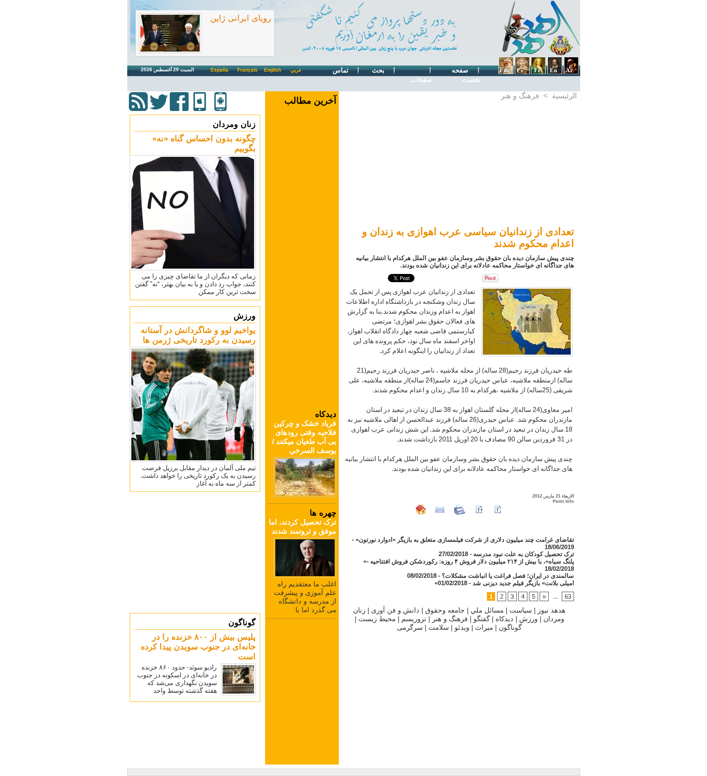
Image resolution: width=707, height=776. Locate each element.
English (272, 70)
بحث (379, 70)
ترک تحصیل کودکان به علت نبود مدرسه (523, 553)
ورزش (245, 315)
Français (247, 70)
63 (568, 596)
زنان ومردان (234, 124)
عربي (296, 70)
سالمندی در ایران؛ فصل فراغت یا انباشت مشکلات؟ (508, 575)
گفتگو (481, 619)
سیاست (520, 610)
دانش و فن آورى (395, 610)
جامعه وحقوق (445, 610)
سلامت (438, 627)
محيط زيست (377, 619)
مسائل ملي (487, 610)
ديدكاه (504, 619)
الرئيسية (564, 96)
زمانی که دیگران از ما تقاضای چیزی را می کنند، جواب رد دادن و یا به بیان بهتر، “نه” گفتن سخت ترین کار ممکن (195, 284)
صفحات (421, 79)
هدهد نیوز (551, 610)
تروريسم (413, 619)
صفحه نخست (466, 75)
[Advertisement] (196, 552)
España (219, 70)
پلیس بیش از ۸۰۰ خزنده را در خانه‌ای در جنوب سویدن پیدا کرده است (198, 646)
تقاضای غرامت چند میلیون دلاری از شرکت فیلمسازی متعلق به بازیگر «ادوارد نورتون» (465, 539)
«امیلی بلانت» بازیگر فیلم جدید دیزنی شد (504, 582)
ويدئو (462, 627)
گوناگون (242, 622)
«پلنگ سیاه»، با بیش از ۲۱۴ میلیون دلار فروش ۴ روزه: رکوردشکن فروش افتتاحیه (468, 561)
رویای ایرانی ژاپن (240, 18)
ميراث (484, 627)
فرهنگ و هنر (520, 96)
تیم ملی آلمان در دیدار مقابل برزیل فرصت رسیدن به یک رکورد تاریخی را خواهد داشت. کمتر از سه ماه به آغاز (198, 475)
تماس (341, 70)
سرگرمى (410, 627)
